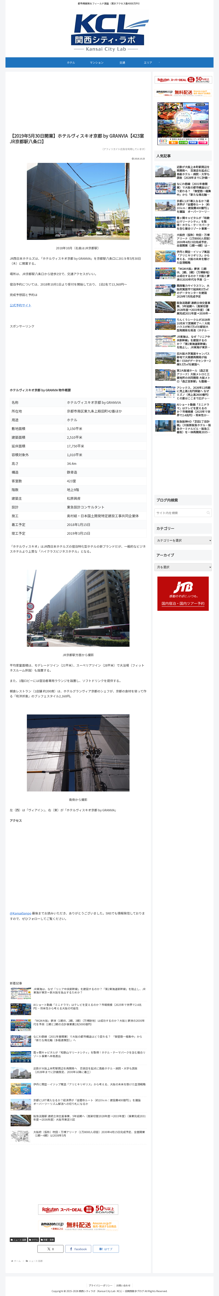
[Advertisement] (78, 103)
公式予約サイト (20, 305)
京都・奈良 (48, 1239)
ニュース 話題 (20, 1239)
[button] (208, 513)
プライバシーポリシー (101, 1285)
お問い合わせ (123, 1285)
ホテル (35, 1239)
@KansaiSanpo (20, 913)
